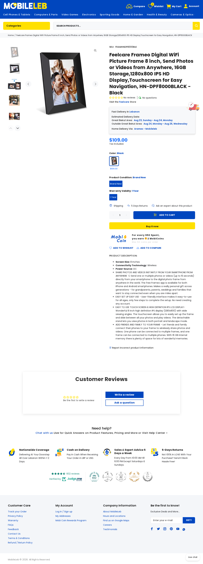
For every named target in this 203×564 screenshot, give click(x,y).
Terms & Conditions (19, 538)
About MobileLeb (112, 511)
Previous (28, 84)
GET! (189, 520)
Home (11, 35)
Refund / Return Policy (20, 542)
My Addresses (63, 516)
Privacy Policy (15, 516)
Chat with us (44, 433)
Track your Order (17, 511)
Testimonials (110, 529)
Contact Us (14, 533)
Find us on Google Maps (116, 520)
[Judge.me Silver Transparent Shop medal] (108, 477)
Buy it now (152, 226)
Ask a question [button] (124, 402)
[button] (116, 97)
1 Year (113, 197)
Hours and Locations (114, 516)
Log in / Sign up (64, 511)
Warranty (13, 520)
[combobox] (126, 26)
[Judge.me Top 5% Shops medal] (148, 477)
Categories (13, 26)
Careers (107, 524)
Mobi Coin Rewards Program (71, 520)
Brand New (116, 183)
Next (95, 84)
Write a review (124, 395)
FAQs (10, 524)
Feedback (13, 529)
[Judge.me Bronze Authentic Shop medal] (134, 477)
